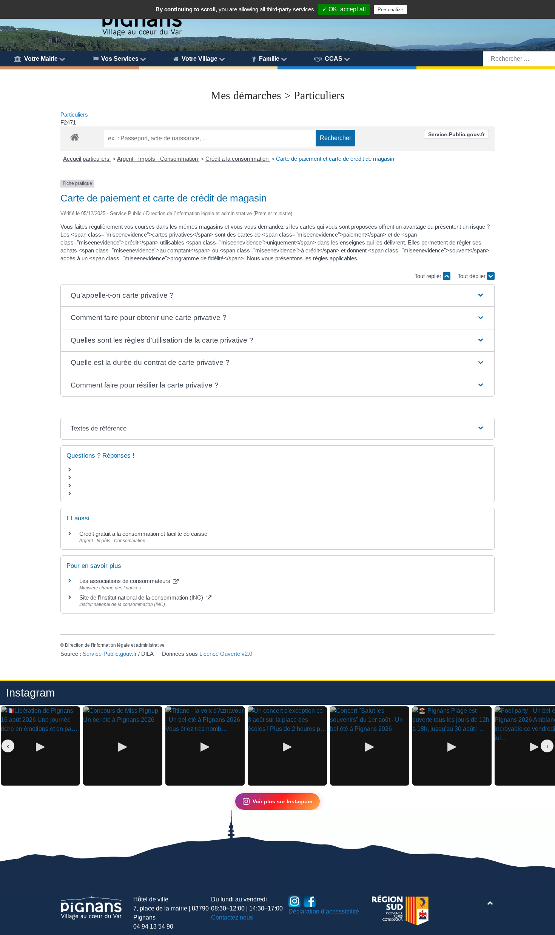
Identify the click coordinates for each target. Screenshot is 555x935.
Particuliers (74, 114)
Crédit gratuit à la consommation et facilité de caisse (143, 534)
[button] (277, 295)
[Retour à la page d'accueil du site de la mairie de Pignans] (141, 19)
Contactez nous (232, 917)
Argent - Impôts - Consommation (158, 158)
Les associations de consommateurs (125, 581)
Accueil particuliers (87, 158)
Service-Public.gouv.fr (456, 134)
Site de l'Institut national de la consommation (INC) (142, 597)
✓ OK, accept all (344, 9)
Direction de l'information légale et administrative (115, 645)
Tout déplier (472, 276)
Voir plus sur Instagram (282, 801)
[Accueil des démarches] (74, 136)
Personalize (390, 9)
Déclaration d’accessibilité (323, 911)
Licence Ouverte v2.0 (225, 654)
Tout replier (429, 276)
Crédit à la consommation (237, 158)
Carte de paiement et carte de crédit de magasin (335, 158)
